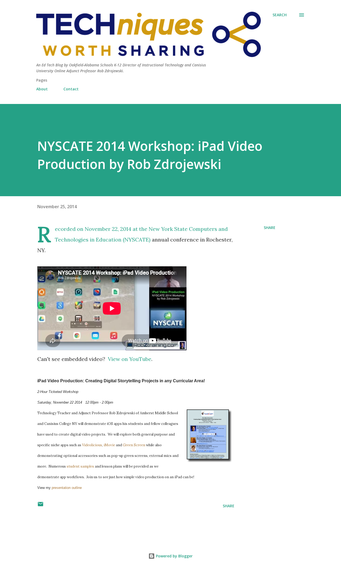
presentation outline (67, 488)
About (42, 88)
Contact (71, 88)
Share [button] (269, 227)
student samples (80, 466)
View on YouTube (129, 359)
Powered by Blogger (174, 555)
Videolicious (92, 445)
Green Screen (134, 445)
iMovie (109, 445)
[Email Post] (40, 505)
